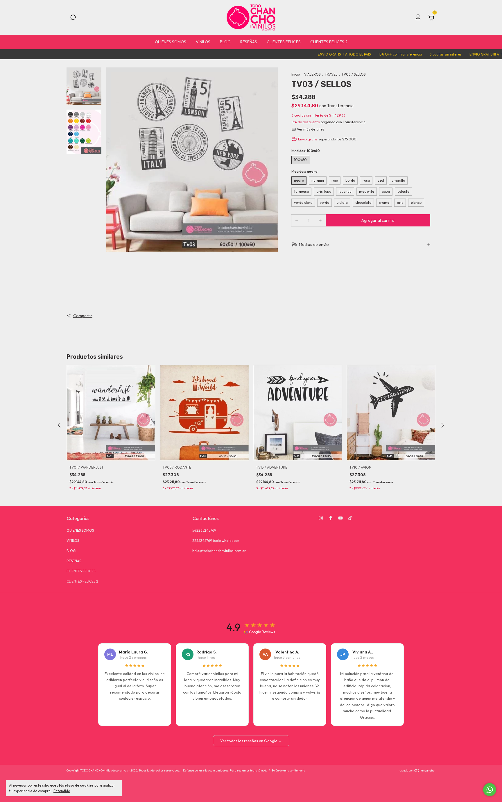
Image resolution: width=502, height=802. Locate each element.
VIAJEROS (312, 74)
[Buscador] (73, 18)
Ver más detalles (310, 129)
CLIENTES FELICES (284, 41)
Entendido (61, 791)
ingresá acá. (258, 770)
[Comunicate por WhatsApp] (489, 789)
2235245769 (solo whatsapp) (215, 540)
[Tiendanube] (417, 771)
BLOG (225, 41)
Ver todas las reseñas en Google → (251, 740)
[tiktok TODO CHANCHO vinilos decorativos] (350, 518)
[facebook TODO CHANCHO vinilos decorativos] (330, 518)
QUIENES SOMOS (170, 41)
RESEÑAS (248, 41)
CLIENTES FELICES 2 (328, 41)
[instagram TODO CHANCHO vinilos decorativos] (320, 518)
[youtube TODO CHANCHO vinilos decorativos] (340, 518)
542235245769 (204, 530)
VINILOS (203, 41)
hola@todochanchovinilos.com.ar (219, 551)
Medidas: (305, 151)
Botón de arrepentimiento (288, 770)
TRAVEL (331, 74)
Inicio (295, 74)
